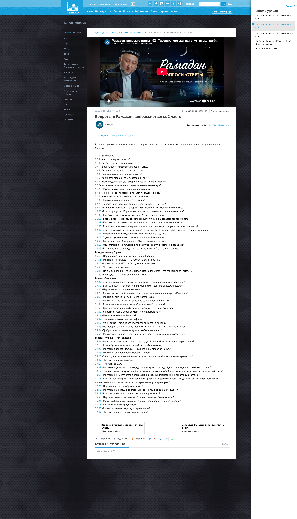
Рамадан (116, 32)
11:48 (98, 222)
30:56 (98, 375)
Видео (154, 11)
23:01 (98, 311)
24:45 (98, 326)
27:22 (98, 349)
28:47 (98, 360)
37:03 (98, 408)
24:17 (98, 323)
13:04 (98, 233)
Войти (215, 11)
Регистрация (226, 11)
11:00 (98, 215)
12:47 (98, 230)
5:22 (97, 189)
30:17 (98, 371)
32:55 (98, 389)
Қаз (230, 4)
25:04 (98, 330)
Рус (223, 4)
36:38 (98, 404)
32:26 (98, 386)
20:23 (98, 293)
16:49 (98, 270)
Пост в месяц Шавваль (266, 48)
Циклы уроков (103, 11)
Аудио (164, 11)
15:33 (98, 259)
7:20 (97, 200)
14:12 (98, 244)
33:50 (98, 397)
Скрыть (290, 6)
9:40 (97, 207)
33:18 (98, 393)
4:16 (97, 178)
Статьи (117, 11)
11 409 (111, 111)
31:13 (98, 378)
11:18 (98, 218)
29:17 (98, 363)
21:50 (98, 308)
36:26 (98, 401)
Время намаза (120, 4)
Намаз (89, 11)
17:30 (98, 274)
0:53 (97, 159)
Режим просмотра (220, 111)
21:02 (98, 300)
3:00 (97, 174)
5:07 (97, 185)
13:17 (98, 237)
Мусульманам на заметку (98, 4)
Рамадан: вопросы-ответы (136, 32)
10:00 (98, 211)
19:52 (98, 285)
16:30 (98, 267)
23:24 (98, 315)
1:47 (97, 166)
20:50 (98, 297)
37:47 (98, 412)
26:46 (98, 341)
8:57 (97, 204)
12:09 (98, 226)
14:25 (98, 248)
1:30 (97, 163)
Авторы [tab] (77, 33)
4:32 (97, 181)
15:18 (98, 256)
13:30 (98, 241)
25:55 (98, 334)
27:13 (98, 345)
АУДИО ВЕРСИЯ (125, 135)
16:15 (98, 263)
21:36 (98, 304)
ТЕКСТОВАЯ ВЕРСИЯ (105, 135)
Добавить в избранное (196, 110)
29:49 (98, 367)
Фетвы (174, 11)
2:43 (97, 170)
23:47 (98, 319)
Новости (128, 11)
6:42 (97, 192)
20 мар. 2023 (100, 111)
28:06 (98, 352)
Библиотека (142, 11)
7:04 (97, 196)
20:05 (98, 289)
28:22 (98, 356)
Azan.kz (109, 124)
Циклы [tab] (67, 33)
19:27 (98, 282)
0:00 (97, 155)
